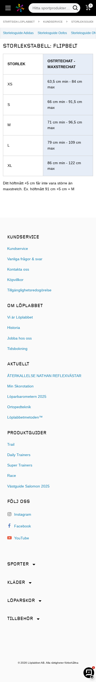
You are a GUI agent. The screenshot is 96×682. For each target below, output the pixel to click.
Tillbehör (20, 619)
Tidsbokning (17, 349)
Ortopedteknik (19, 407)
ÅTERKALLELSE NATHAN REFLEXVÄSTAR (44, 376)
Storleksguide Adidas (18, 33)
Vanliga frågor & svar (24, 259)
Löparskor (21, 601)
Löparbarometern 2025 (26, 397)
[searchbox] (51, 8)
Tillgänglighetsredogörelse (29, 290)
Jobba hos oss (19, 338)
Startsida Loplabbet (19, 21)
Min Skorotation (20, 386)
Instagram (22, 514)
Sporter (18, 564)
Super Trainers (19, 465)
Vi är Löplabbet (20, 317)
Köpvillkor (15, 280)
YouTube (21, 538)
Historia (13, 328)
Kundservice (53, 21)
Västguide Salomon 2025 (28, 486)
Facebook (22, 526)
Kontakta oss (18, 269)
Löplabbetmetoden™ (25, 417)
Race (11, 476)
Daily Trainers (18, 455)
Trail (10, 445)
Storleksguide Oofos (52, 33)
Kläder (16, 582)
